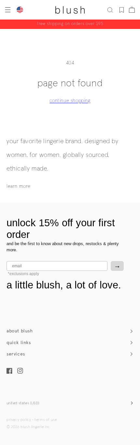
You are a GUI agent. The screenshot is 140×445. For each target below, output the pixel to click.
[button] (7, 10)
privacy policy (19, 420)
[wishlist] (121, 10)
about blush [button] (20, 331)
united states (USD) (23, 403)
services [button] (16, 354)
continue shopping (69, 100)
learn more (19, 186)
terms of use (46, 420)
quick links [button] (19, 342)
